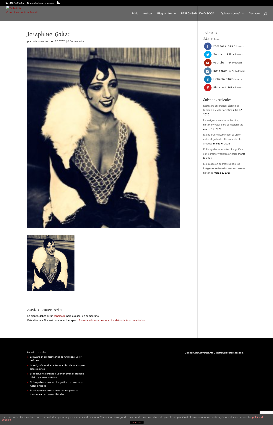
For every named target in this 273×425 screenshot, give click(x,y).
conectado (59, 316)
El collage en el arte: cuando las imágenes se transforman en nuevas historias (224, 168)
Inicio (135, 13)
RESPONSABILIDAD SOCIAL (198, 13)
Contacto (254, 13)
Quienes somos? (230, 13)
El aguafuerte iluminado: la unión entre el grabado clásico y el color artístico (222, 139)
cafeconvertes (40, 41)
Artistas (147, 13)
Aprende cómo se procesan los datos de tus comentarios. (112, 320)
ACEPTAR (136, 422)
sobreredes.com (234, 352)
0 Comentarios (75, 41)
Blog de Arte (165, 13)
